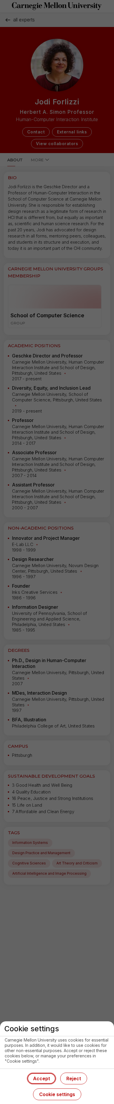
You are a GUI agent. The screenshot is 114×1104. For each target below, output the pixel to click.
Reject (73, 1078)
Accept (41, 1078)
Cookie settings (57, 1094)
